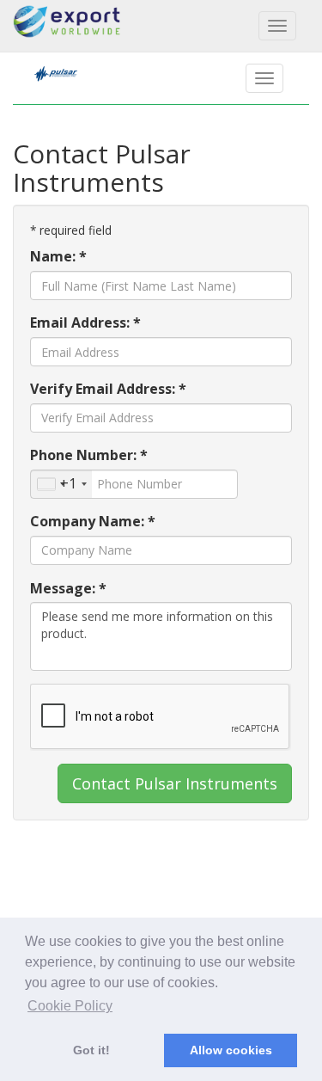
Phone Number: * (89, 454)
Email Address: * (85, 322)
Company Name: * (92, 521)
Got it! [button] (91, 1050)
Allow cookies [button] (231, 1050)
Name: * (58, 256)
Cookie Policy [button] (69, 1005)
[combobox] (61, 484)
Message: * (68, 588)
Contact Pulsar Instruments (174, 783)
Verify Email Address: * (108, 388)
